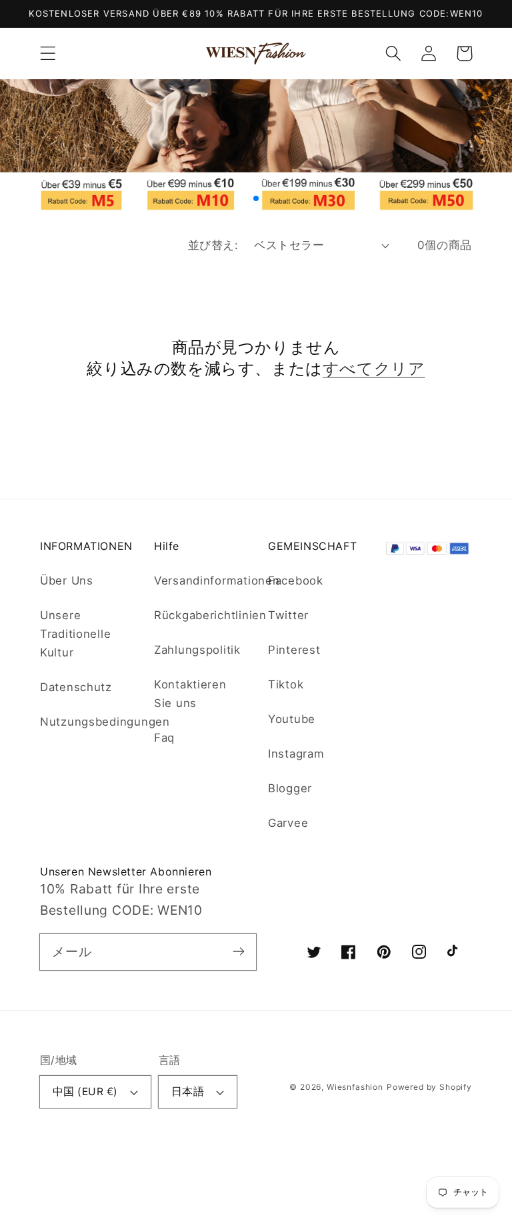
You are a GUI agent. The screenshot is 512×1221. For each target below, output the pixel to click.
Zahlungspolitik (197, 649)
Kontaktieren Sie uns (190, 694)
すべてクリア (374, 368)
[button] (48, 53)
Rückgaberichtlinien (210, 615)
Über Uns (66, 580)
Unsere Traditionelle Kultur (75, 634)
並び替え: (213, 245)
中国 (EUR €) (85, 1091)
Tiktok (285, 684)
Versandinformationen (216, 580)
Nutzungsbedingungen (105, 721)
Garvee (288, 823)
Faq (164, 737)
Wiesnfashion (355, 1087)
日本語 (187, 1091)
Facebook (295, 580)
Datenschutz (76, 687)
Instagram (296, 753)
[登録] (238, 951)
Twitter (288, 615)
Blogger (290, 788)
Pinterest (294, 649)
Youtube (291, 719)
